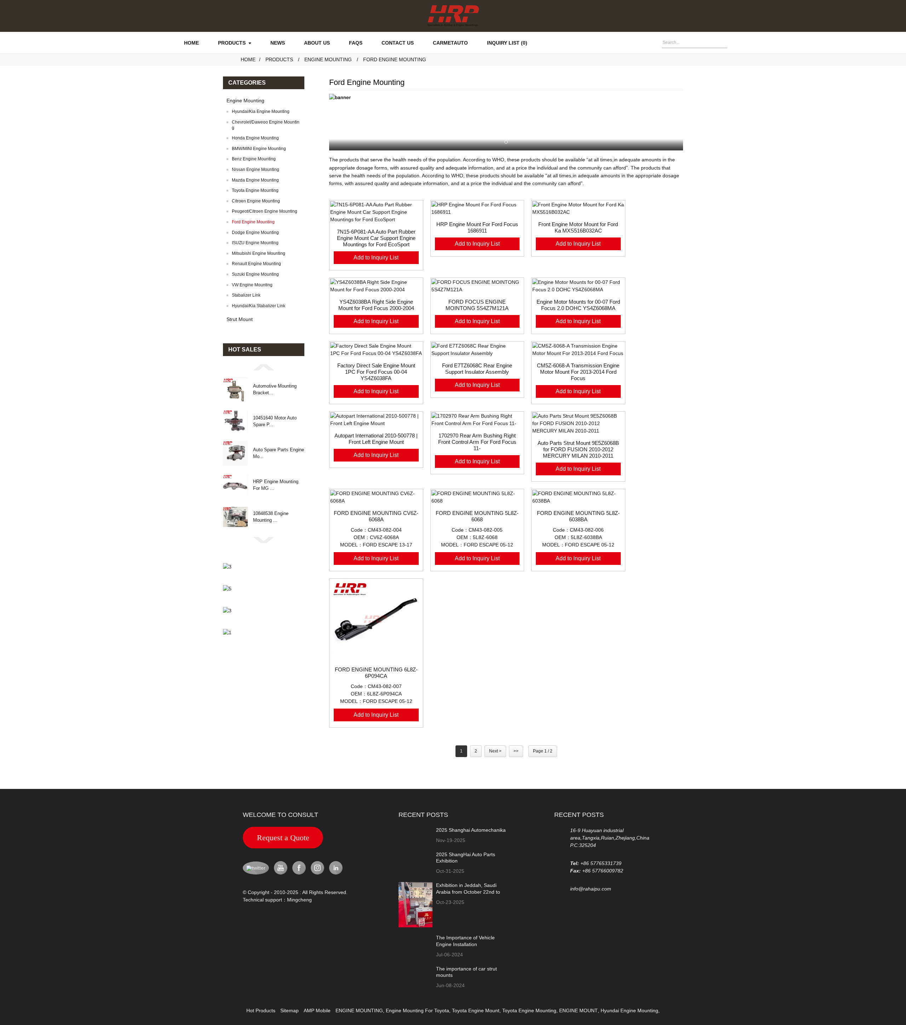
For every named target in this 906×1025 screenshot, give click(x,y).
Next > (495, 751)
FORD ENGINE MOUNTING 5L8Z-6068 (477, 516)
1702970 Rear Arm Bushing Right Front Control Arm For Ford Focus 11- (477, 442)
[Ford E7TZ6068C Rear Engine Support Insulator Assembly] (477, 349)
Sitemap (289, 1010)
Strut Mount (239, 319)
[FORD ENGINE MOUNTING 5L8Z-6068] (477, 497)
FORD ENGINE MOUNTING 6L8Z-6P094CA (376, 672)
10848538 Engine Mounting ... (270, 516)
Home (191, 43)
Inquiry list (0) (507, 43)
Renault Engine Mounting (256, 263)
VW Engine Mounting (252, 284)
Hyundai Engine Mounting (629, 1010)
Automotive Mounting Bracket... (275, 389)
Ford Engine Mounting (394, 59)
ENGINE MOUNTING (359, 1010)
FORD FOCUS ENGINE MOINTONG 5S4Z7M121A (477, 305)
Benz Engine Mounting (254, 158)
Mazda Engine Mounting (255, 180)
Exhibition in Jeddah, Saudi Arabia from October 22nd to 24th (468, 891)
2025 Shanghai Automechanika (471, 830)
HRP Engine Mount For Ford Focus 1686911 (477, 227)
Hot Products (260, 1010)
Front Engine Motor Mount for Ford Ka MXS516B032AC (578, 227)
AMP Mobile (317, 1010)
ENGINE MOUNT (578, 1010)
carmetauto (450, 43)
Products (232, 43)
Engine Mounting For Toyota (417, 1010)
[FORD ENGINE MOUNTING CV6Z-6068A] (376, 497)
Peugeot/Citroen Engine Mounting (264, 211)
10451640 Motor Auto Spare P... (275, 421)
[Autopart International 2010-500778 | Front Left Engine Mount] (376, 419)
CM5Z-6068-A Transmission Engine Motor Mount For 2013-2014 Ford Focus (578, 371)
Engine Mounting (328, 59)
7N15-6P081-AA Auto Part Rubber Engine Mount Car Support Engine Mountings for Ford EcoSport (376, 238)
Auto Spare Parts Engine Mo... (278, 453)
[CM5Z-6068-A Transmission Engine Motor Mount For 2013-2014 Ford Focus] (578, 349)
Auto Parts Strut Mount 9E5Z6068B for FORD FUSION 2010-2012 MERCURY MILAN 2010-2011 (578, 449)
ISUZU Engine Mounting (255, 242)
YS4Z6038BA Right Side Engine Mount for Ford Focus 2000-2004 (376, 305)
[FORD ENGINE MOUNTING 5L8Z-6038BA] (578, 497)
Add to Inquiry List (376, 257)
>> (516, 751)
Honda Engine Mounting (255, 138)
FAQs (355, 43)
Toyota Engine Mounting (255, 190)
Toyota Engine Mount (475, 1010)
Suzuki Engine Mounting (255, 274)
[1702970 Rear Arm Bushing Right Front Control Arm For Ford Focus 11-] (477, 419)
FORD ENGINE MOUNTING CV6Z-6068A (376, 516)
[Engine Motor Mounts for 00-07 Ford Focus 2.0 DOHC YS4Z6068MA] (578, 286)
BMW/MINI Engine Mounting (259, 148)
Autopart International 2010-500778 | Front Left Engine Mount (376, 439)
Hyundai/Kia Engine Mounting (260, 111)
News (277, 43)
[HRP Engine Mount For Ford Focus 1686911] (477, 208)
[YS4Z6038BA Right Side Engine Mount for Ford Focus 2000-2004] (376, 286)
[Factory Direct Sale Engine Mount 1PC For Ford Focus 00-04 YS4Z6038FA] (376, 349)
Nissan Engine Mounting (255, 169)
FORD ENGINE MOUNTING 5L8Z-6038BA (578, 516)
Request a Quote (283, 837)
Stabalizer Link (246, 295)
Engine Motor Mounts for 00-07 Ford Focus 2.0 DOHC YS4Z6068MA (578, 305)
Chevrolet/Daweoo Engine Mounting (265, 125)
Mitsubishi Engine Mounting (258, 253)
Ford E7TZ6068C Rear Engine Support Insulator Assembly (477, 368)
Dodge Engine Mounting (255, 232)
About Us (317, 43)
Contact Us (398, 43)
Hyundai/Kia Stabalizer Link (258, 305)
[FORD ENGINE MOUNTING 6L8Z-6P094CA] (376, 620)
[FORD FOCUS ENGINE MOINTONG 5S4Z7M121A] (477, 286)
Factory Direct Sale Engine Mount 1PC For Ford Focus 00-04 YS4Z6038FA (376, 371)
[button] (263, 367)
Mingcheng (299, 900)
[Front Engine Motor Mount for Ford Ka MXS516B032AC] (578, 208)
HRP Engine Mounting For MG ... (275, 485)
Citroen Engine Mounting (256, 201)
